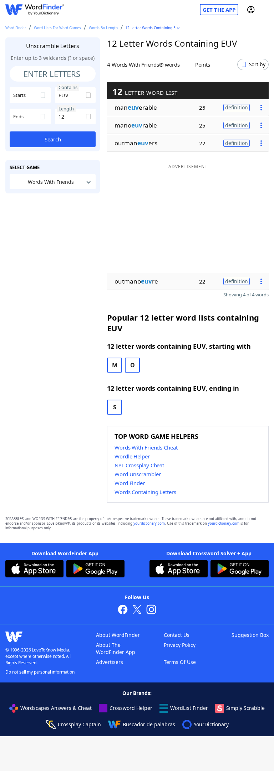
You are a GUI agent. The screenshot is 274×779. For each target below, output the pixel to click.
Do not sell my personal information (40, 672)
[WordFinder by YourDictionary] (34, 9)
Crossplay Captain (79, 724)
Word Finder (15, 28)
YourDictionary (211, 724)
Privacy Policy (180, 645)
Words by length (103, 28)
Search (53, 139)
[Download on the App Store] (34, 569)
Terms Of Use (180, 662)
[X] (137, 610)
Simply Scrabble (245, 708)
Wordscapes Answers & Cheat (56, 708)
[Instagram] (151, 610)
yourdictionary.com (149, 523)
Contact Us (176, 635)
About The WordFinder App (115, 648)
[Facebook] (122, 610)
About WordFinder (118, 635)
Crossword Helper (131, 708)
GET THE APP (219, 9)
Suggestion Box (250, 635)
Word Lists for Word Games (57, 28)
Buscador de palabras (149, 724)
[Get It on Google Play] (95, 569)
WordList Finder (189, 708)
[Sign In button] (251, 9)
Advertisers (109, 662)
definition (236, 107)
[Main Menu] (266, 9)
